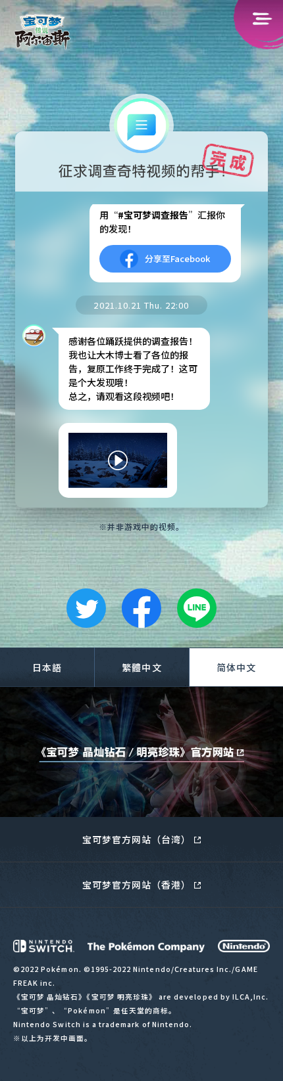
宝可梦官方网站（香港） (137, 884)
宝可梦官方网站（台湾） (137, 839)
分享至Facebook (177, 258)
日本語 (47, 667)
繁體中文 (141, 667)
